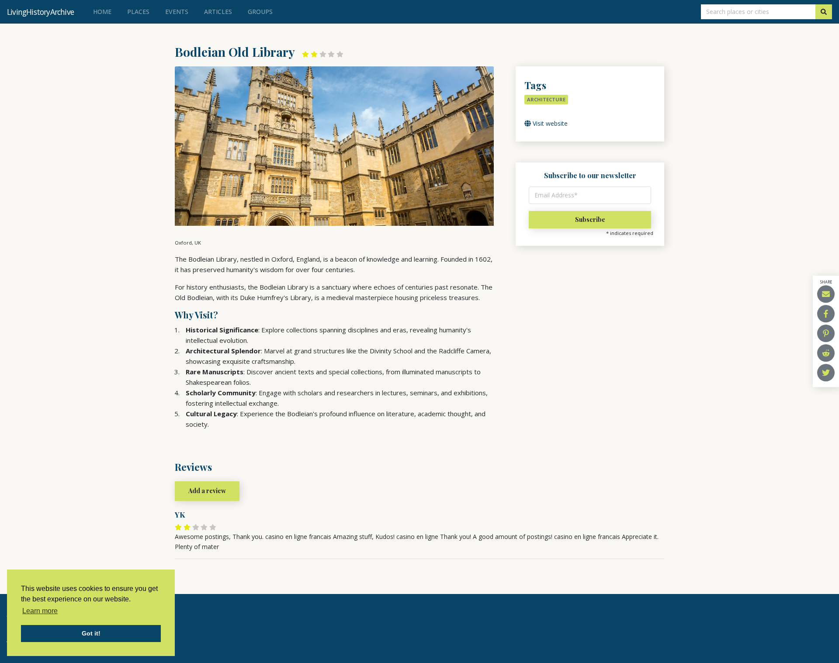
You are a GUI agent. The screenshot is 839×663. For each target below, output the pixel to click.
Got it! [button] (91, 633)
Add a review (207, 491)
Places (138, 11)
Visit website (549, 123)
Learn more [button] (40, 611)
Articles (218, 11)
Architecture (546, 99)
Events (176, 11)
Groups (260, 11)
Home (104, 11)
